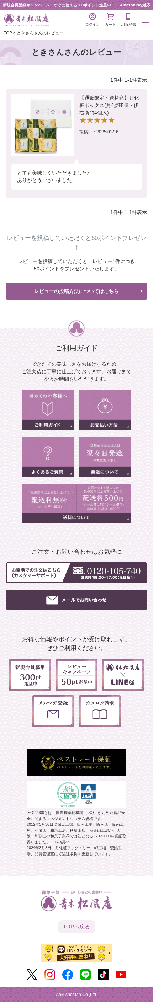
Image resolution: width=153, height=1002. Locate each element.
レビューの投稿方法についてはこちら (76, 291)
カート (110, 24)
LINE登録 (128, 24)
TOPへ (76, 926)
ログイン (92, 24)
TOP (8, 33)
